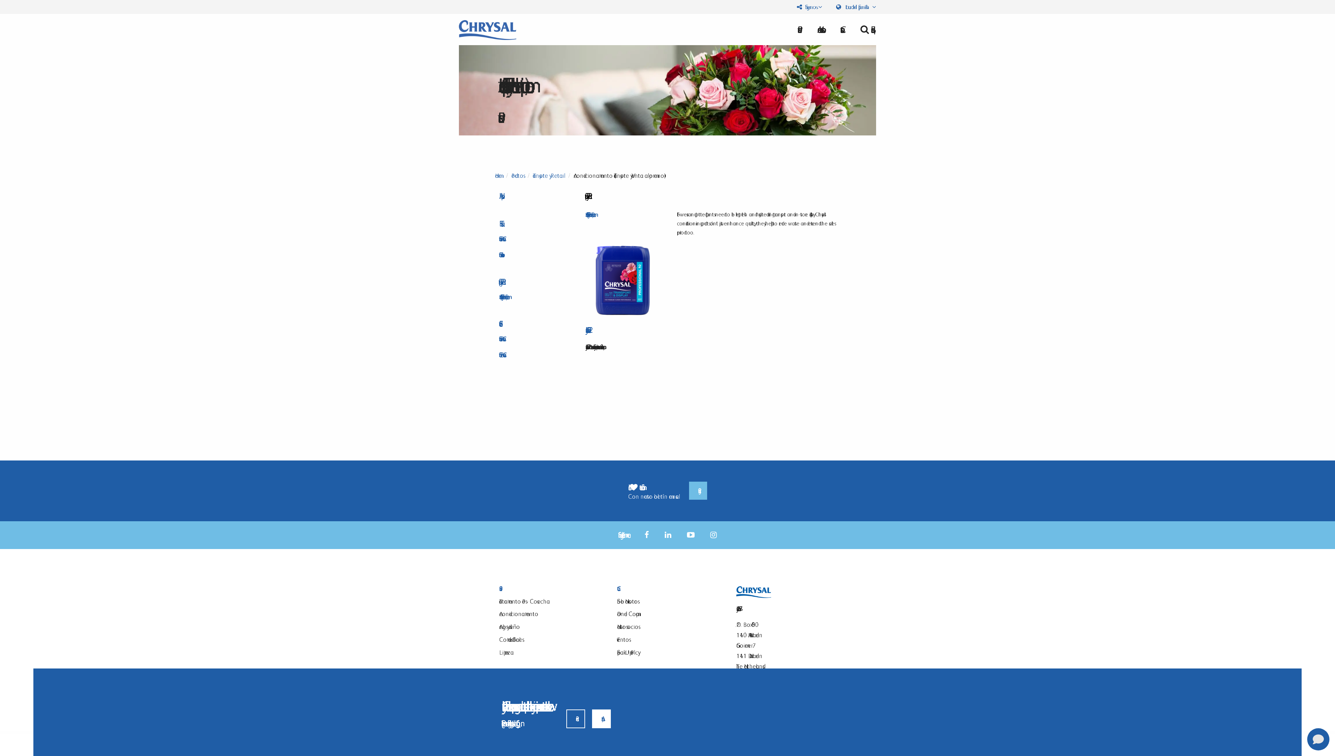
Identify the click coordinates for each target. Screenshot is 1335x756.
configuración (518, 723)
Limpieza (506, 652)
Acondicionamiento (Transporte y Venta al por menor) (503, 296)
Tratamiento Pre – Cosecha (501, 354)
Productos (517, 175)
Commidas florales (510, 639)
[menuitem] (819, 29)
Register (698, 491)
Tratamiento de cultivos (500, 254)
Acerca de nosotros (819, 29)
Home (498, 175)
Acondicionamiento (518, 613)
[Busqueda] (865, 29)
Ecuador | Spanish (857, 6)
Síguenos (810, 6)
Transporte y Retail (548, 175)
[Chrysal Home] (487, 29)
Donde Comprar (628, 613)
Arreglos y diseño (509, 626)
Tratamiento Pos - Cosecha (501, 238)
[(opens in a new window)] (647, 535)
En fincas (500, 223)
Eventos (623, 639)
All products (500, 196)
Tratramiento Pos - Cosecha (524, 601)
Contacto (667, 589)
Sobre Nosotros (627, 601)
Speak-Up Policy (627, 652)
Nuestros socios (627, 626)
